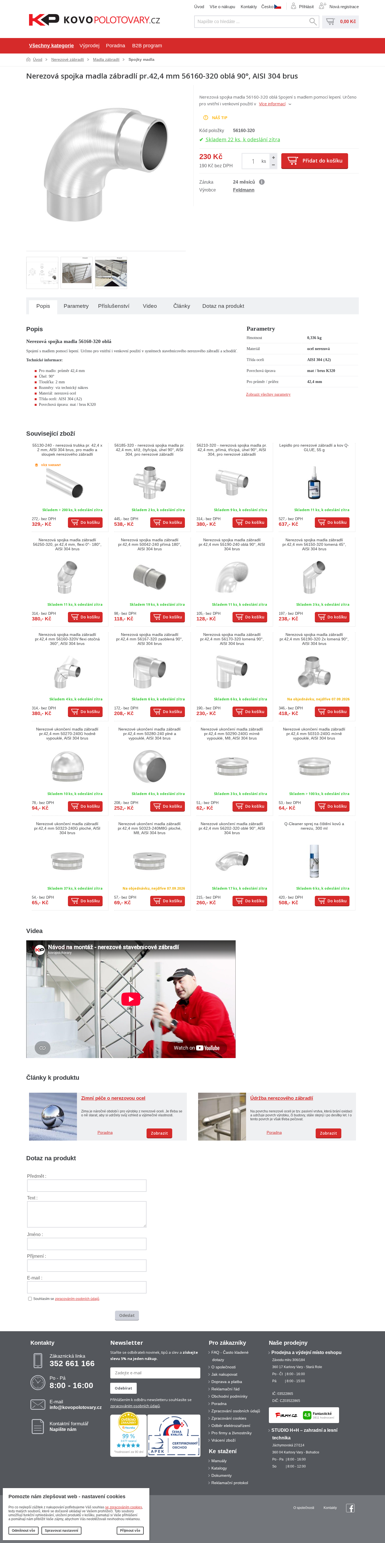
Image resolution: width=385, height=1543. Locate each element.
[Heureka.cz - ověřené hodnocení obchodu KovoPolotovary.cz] (128, 1456)
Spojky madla (141, 59)
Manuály (219, 1461)
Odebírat (123, 1388)
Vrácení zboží (223, 1440)
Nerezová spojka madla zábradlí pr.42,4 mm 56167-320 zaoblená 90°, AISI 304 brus (149, 639)
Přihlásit (306, 6)
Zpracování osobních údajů (235, 1411)
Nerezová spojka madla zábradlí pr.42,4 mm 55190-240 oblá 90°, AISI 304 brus (232, 544)
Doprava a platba (226, 1381)
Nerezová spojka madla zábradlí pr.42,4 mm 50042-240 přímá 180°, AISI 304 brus (149, 544)
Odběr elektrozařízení (230, 1425)
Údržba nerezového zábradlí (281, 1098)
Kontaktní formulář (69, 1426)
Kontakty (249, 6)
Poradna (115, 45)
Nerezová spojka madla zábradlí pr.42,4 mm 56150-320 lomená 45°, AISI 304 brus (314, 544)
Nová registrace (344, 6)
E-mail (76, 1404)
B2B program (147, 45)
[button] (273, 157)
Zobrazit (159, 1133)
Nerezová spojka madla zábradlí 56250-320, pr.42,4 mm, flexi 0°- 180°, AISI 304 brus (67, 544)
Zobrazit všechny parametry (268, 394)
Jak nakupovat (224, 1374)
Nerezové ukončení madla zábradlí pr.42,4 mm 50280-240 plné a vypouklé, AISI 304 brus (149, 733)
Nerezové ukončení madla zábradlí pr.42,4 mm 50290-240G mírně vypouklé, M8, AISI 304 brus (232, 733)
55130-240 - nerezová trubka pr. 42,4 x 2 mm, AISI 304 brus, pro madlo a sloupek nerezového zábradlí (67, 450)
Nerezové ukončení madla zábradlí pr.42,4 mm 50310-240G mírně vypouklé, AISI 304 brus (314, 733)
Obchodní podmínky (229, 1396)
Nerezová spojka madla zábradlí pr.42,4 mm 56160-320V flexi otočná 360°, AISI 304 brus (67, 639)
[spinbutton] (254, 161)
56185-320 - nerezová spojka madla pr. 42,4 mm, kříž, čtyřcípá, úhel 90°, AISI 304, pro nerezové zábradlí (149, 450)
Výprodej (89, 45)
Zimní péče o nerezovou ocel (113, 1098)
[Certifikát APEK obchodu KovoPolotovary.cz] (173, 1456)
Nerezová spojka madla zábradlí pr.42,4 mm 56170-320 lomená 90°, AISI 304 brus (232, 639)
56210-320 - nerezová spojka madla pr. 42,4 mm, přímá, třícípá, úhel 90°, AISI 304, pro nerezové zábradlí (232, 450)
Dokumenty (221, 1475)
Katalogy (219, 1468)
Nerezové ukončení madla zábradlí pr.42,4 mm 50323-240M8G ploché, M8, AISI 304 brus (150, 828)
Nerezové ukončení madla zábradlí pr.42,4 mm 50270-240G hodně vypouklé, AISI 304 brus (67, 733)
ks (264, 161)
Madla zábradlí (106, 59)
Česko (267, 6)
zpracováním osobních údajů (77, 1299)
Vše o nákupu (222, 6)
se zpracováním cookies (123, 1507)
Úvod (199, 6)
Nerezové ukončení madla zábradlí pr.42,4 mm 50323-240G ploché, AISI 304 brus (67, 828)
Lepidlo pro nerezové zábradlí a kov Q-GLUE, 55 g (314, 447)
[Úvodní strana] (94, 20)
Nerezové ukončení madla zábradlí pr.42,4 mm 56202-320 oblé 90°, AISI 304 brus (232, 828)
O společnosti (223, 1367)
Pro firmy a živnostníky (231, 1433)
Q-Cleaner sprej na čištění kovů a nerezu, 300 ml (314, 825)
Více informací (272, 103)
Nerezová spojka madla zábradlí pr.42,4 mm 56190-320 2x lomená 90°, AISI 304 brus (314, 639)
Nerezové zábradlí (67, 59)
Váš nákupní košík (330, 21)
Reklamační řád (225, 1389)
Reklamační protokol (229, 1482)
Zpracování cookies (228, 1418)
